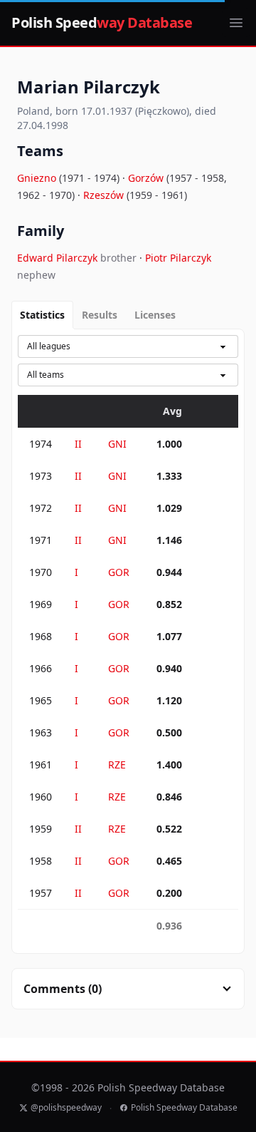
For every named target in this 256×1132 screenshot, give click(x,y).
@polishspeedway (66, 1107)
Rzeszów (105, 195)
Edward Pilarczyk (58, 257)
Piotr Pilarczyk (178, 257)
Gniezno (38, 178)
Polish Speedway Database (184, 1107)
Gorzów (147, 178)
